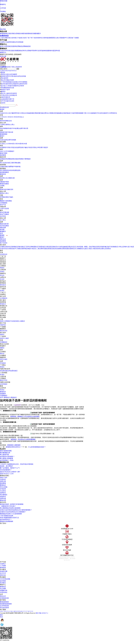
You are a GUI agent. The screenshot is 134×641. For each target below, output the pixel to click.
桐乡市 (15, 95)
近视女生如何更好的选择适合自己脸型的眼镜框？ (16, 510)
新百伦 (115, 113)
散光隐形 (16, 159)
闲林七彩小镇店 (129, 246)
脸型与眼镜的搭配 (6, 451)
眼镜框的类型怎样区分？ (14, 447)
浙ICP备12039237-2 (42, 613)
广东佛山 (3, 365)
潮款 (7, 120)
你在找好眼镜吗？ (6, 470)
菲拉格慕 (104, 113)
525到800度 (10, 143)
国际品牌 (3, 227)
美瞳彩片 (22, 159)
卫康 (11, 162)
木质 (26, 128)
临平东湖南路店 (113, 246)
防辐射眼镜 (27, 33)
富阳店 (108, 248)
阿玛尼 (17, 113)
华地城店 (3, 363)
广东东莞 (3, 309)
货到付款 (3, 575)
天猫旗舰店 (3, 395)
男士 (13, 124)
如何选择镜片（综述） (7, 460)
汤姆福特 (94, 113)
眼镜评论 (3, 4)
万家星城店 (41, 246)
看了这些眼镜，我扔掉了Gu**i (10, 468)
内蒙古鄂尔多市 (5, 369)
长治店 (2, 279)
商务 (1, 120)
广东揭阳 (76, 38)
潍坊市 (8, 97)
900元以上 (20, 117)
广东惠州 (3, 288)
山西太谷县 (3, 311)
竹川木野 (110, 113)
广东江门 (3, 292)
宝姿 (72, 113)
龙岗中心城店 (4, 338)
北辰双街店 (3, 254)
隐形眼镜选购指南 (6, 604)
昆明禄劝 (3, 283)
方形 (5, 201)
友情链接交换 (4, 598)
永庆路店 (10, 248)
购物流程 (28, 46)
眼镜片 (6, 33)
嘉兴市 (11, 86)
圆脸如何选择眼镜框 (6, 521)
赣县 (25, 82)
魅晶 (1, 224)
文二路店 (38, 248)
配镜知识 (20, 50)
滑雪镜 (2, 197)
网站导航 (3, 29)
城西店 (2, 348)
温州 (1, 349)
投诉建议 (3, 583)
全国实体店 (4, 36)
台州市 (6, 95)
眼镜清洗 (3, 174)
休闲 (4, 120)
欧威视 (18, 162)
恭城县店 (3, 304)
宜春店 (2, 271)
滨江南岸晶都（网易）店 (82, 246)
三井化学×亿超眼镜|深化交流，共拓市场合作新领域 (16, 464)
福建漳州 (3, 357)
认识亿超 (3, 8)
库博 (14, 162)
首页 (1, 233)
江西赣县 (3, 378)
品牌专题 (57, 50)
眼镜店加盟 (3, 1)
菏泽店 (2, 390)
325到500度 (17, 143)
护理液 (6, 182)
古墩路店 (3, 246)
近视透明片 (3, 147)
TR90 (13, 128)
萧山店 (104, 248)
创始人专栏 (3, 477)
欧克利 (54, 113)
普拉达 (23, 113)
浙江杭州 (12, 38)
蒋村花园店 (44, 248)
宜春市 (7, 101)
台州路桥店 (3, 298)
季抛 (11, 166)
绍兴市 (10, 93)
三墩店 (94, 248)
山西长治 (3, 277)
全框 (11, 132)
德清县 (3, 76)
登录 (1, 56)
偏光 (11, 197)
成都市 (15, 74)
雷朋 (50, 113)
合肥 (1, 361)
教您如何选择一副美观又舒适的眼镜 (11, 504)
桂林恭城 (3, 302)
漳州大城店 (3, 359)
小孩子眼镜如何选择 (6, 515)
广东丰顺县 (3, 372)
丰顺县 (7, 80)
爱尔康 (12, 178)
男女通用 (6, 124)
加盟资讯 (3, 496)
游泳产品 (3, 204)
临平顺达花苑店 (95, 246)
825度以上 (3, 143)
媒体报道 (45, 50)
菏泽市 (25, 84)
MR (1, 151)
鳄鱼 (67, 113)
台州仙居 (3, 308)
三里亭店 (28, 246)
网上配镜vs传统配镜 (6, 458)
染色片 (22, 147)
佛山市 (3, 80)
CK (20, 113)
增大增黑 (3, 170)
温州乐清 (3, 287)
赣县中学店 (3, 380)
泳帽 (7, 212)
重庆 (7, 38)
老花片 (31, 147)
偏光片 (27, 147)
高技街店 (9, 246)
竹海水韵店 (3, 248)
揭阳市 (16, 86)
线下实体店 (3, 243)
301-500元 (8, 117)
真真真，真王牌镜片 (6, 466)
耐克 (40, 113)
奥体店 (55, 246)
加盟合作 (15, 42)
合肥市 (21, 84)
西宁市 (12, 99)
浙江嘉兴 (3, 300)
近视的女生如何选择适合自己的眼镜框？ (13, 512)
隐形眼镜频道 (4, 172)
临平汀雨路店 (17, 248)
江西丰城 (3, 376)
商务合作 (3, 596)
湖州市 (7, 84)
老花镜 (33, 33)
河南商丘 (3, 294)
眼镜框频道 (3, 134)
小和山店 (121, 246)
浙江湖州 (3, 264)
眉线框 (2, 132)
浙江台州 (3, 296)
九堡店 (85, 248)
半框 (8, 132)
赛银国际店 (34, 246)
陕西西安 (52, 38)
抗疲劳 (18, 147)
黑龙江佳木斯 (4, 344)
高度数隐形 (9, 159)
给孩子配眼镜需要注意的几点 (9, 517)
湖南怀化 (3, 273)
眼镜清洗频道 (4, 183)
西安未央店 (3, 330)
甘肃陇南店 (3, 342)
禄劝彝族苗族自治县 (7, 87)
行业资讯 (39, 50)
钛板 (10, 128)
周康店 (8, 321)
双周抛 (5, 166)
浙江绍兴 (23, 38)
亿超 (1, 113)
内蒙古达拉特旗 (5, 382)
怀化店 (2, 275)
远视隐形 (3, 159)
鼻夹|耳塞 (3, 212)
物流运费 (22, 46)
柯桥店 (2, 334)
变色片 (9, 147)
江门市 (7, 86)
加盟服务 (3, 393)
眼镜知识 (3, 391)
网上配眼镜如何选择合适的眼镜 (10, 508)
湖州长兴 (41, 38)
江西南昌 (3, 266)
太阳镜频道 (3, 203)
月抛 (8, 166)
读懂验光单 (3, 590)
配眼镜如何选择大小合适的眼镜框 (11, 514)
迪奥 (30, 113)
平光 (4, 208)
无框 (5, 132)
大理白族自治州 (15, 76)
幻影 (7, 224)
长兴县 (6, 74)
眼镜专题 (51, 50)
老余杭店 (99, 248)
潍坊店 (2, 353)
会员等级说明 (4, 605)
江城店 (90, 248)
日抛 (1, 166)
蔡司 (10, 140)
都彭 (33, 113)
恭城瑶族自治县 (10, 82)
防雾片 (41, 147)
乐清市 (12, 101)
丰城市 (12, 80)
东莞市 (7, 76)
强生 (5, 162)
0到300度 (24, 143)
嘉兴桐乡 (3, 315)
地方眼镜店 (3, 494)
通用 (1, 193)
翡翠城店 (25, 248)
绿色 (13, 170)
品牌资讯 (3, 493)
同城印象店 (104, 246)
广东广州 (29, 38)
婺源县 (3, 72)
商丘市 (3, 93)
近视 (5, 197)
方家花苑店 (49, 246)
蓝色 (19, 170)
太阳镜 (17, 33)
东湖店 (2, 290)
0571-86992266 (4, 640)
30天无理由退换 (5, 579)
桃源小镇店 (31, 248)
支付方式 (3, 573)
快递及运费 (3, 571)
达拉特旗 (23, 76)
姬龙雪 (44, 113)
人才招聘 (3, 565)
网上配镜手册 (4, 454)
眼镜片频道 (3, 153)
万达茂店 (13, 321)
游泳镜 (21, 33)
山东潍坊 (3, 351)
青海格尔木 (3, 306)
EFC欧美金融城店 (62, 246)
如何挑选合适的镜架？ (7, 456)
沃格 (64, 113)
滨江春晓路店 (78, 248)
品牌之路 (3, 481)
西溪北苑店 (51, 248)
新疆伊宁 (64, 38)
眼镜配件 (38, 33)
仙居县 (3, 99)
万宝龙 (99, 113)
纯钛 (1, 128)
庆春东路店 (21, 246)
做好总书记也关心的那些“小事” (10, 472)
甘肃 (23, 82)
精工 (69, 113)
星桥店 (72, 248)
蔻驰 (58, 113)
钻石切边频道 (4, 225)
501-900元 (14, 117)
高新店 (2, 267)
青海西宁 (3, 346)
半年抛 (15, 166)
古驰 (27, 113)
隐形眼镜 (3, 155)
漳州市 (3, 103)
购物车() (3, 52)
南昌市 (3, 89)
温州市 (3, 97)
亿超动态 (3, 50)
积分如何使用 (4, 607)
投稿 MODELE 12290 (6, 473)
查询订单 (3, 46)
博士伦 (2, 162)
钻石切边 (3, 216)
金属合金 (18, 128)
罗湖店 (2, 374)
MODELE (6, 113)
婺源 (1, 386)
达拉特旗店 (3, 384)
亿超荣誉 (9, 42)
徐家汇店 (3, 321)
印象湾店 (3, 325)
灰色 (10, 170)
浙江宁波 (17, 38)
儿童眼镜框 (17, 445)
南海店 (2, 367)
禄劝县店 (3, 285)
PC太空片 (5, 151)
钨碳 (4, 128)
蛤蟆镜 (9, 201)
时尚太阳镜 (27, 50)
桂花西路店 (59, 248)
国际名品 (3, 239)
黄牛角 (23, 128)
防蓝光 (14, 147)
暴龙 (61, 113)
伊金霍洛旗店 (4, 370)
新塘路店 (15, 246)
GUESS (88, 113)
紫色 (16, 170)
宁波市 (7, 89)
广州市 (12, 67)
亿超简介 (3, 42)
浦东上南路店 (20, 321)
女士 (10, 124)
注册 (4, 56)
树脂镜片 (11, 151)
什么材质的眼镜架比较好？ (37, 447)
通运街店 (71, 246)
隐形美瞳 (12, 33)
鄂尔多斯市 (4, 78)
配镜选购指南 (4, 602)
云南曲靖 (3, 355)
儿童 (1, 124)
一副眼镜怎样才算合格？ (8, 506)
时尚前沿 (9, 50)
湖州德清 (47, 38)
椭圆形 (2, 201)
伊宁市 (3, 101)
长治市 (10, 74)
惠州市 (16, 84)
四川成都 (3, 317)
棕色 (7, 170)
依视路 (14, 140)
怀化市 (12, 84)
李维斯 (76, 113)
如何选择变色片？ (6, 519)
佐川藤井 (12, 113)
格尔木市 (19, 82)
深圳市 (20, 67)
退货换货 (9, 46)
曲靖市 (3, 91)
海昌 (8, 162)
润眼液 (2, 182)
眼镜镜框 (10, 445)
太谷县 (10, 95)
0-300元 (2, 117)
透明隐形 (28, 159)
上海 (1, 38)
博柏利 (37, 113)
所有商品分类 (4, 107)
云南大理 (58, 38)
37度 (84, 113)
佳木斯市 (21, 86)
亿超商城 (3, 67)
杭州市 (8, 67)
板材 (7, 128)
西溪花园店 (66, 248)
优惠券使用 (15, 46)
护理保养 (33, 50)
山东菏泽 (3, 388)
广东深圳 (35, 38)
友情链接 (20, 42)
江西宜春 (70, 38)
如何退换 (3, 581)
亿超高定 (6, 140)
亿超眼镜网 (17, 405)
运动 (10, 120)
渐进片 (46, 147)
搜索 (18, 69)
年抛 (19, 166)
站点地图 (3, 588)
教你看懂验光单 (5, 452)
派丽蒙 (81, 113)
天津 (4, 38)
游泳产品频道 (4, 214)
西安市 (7, 99)
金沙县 (3, 86)
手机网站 (3, 11)
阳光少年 (36, 147)
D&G (47, 113)
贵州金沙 (3, 281)
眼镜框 (2, 33)
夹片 (8, 197)
